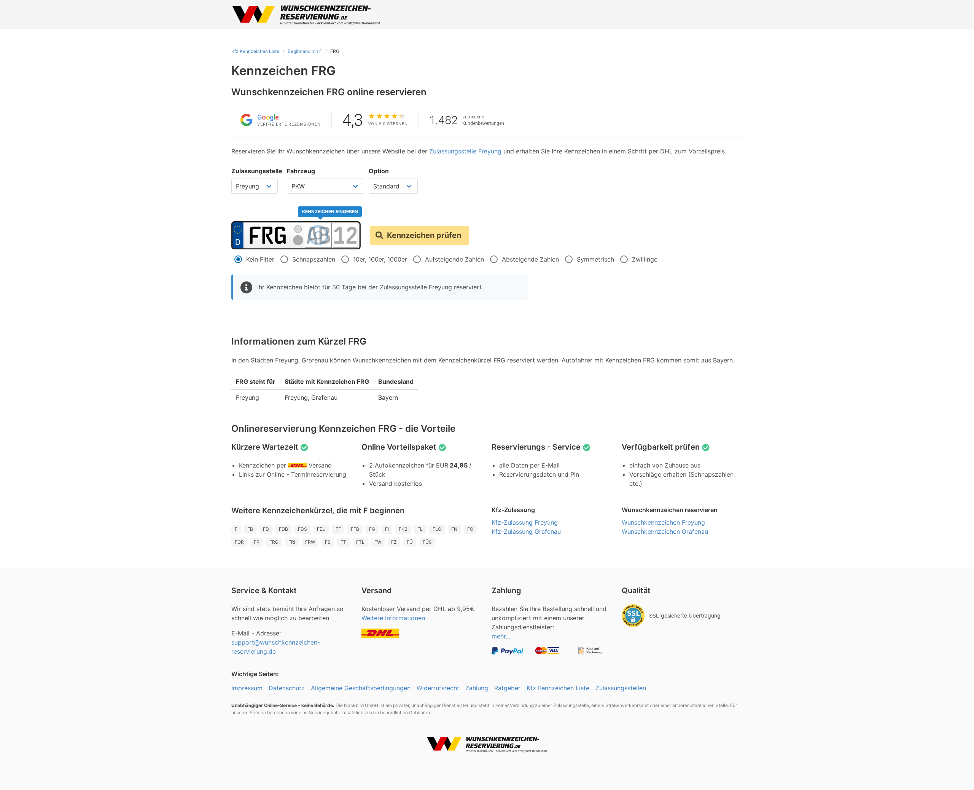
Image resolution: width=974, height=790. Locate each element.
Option (379, 171)
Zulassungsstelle (256, 171)
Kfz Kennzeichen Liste (255, 51)
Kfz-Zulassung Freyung (525, 522)
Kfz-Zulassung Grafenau (526, 531)
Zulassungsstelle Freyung (465, 151)
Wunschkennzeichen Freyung (663, 522)
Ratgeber (507, 688)
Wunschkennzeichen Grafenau (665, 531)
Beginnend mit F (305, 51)
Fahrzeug (301, 171)
